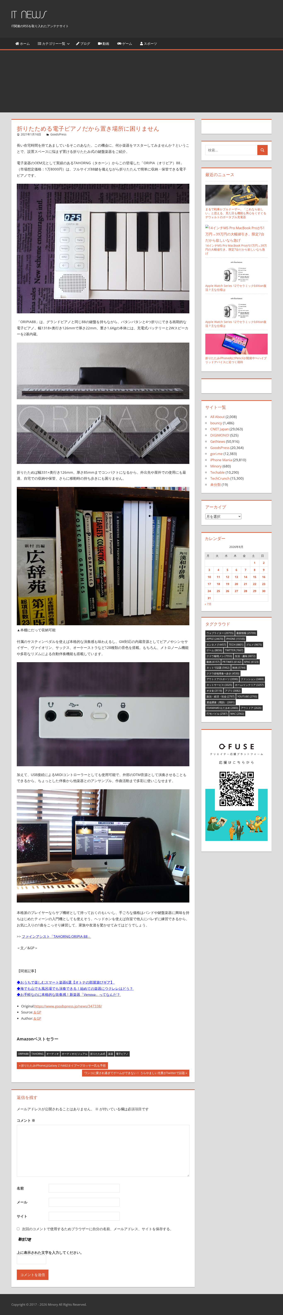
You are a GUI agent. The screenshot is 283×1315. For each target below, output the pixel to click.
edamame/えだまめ (222, 708)
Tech (236, 644)
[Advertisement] (141, 81)
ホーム (24, 43)
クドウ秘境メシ (219, 656)
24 (209, 591)
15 (254, 577)
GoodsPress (58, 134)
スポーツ (150, 43)
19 (227, 584)
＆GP (37, 1012)
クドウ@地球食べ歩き (223, 673)
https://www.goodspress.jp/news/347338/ (68, 1006)
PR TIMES (232, 662)
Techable (217, 472)
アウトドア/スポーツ (222, 679)
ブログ (84, 43)
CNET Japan (219, 429)
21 (245, 584)
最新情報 (246, 633)
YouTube (247, 696)
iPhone (235, 639)
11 (218, 577)
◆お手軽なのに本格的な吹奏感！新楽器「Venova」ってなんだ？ (69, 994)
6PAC (251, 662)
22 (254, 584)
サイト (22, 1216)
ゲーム (126, 43)
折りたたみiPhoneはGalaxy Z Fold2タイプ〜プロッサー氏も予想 (63, 1066)
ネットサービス (219, 685)
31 (209, 598)
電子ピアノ (122, 1054)
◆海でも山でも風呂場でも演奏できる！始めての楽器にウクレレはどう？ (75, 988)
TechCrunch (220, 478)
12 (227, 577)
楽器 (110, 1054)
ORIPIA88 (23, 1054)
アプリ (233, 690)
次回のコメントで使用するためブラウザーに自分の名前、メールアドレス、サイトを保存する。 (97, 1228)
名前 (20, 1188)
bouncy (216, 423)
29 (254, 591)
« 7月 (208, 604)
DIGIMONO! (219, 435)
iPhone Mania (221, 459)
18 (218, 584)
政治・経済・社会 (221, 696)
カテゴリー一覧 (53, 43)
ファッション (252, 679)
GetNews (217, 441)
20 (236, 584)
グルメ (254, 644)
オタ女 (214, 690)
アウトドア (251, 708)
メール (22, 1202)
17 (209, 584)
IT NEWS (29, 15)
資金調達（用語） (221, 702)
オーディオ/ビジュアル (74, 1054)
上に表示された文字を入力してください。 (50, 1252)
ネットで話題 (218, 667)
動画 (105, 43)
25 (218, 591)
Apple (215, 639)
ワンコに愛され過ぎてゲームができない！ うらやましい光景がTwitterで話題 (134, 1074)
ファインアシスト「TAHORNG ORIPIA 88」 (56, 936)
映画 (239, 667)
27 (236, 591)
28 (245, 591)
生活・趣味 (245, 656)
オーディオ (52, 1054)
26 (227, 591)
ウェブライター (220, 633)
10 (209, 577)
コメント (26, 1120)
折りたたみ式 (97, 1054)
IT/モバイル (217, 713)
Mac (237, 713)
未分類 (215, 484)
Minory (216, 466)
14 (245, 577)
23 (263, 584)
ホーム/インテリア (249, 685)
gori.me (216, 453)
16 (263, 577)
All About (217, 416)
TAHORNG (37, 1054)
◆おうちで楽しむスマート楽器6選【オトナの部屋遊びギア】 (66, 982)
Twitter (234, 650)
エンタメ (216, 644)
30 (263, 591)
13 (236, 577)
